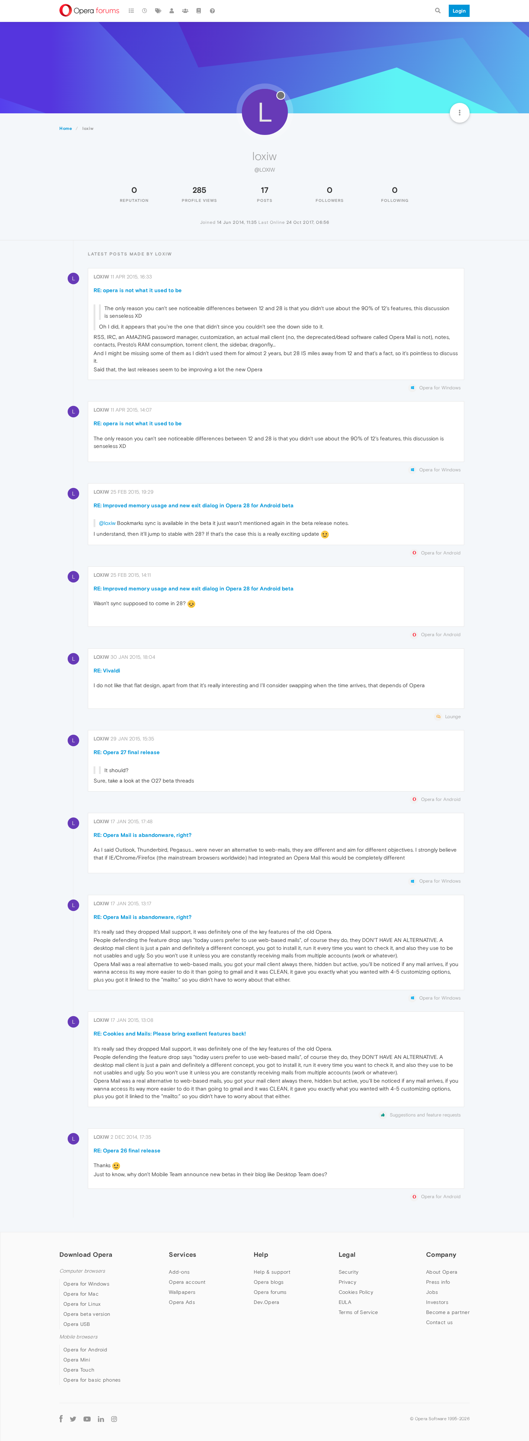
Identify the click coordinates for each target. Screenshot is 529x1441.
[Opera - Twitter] (73, 1418)
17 (264, 190)
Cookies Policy (356, 1292)
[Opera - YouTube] (87, 1418)
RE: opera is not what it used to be (138, 290)
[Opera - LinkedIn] (101, 1418)
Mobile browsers (78, 1337)
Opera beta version (86, 1314)
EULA (345, 1302)
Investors (437, 1302)
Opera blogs (269, 1282)
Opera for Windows (86, 1284)
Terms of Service (358, 1312)
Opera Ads (182, 1302)
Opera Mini (76, 1360)
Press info (438, 1282)
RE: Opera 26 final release (127, 1150)
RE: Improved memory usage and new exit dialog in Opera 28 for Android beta (194, 505)
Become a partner (448, 1312)
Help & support (272, 1272)
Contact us (439, 1322)
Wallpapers (182, 1292)
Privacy (347, 1282)
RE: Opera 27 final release (127, 752)
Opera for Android (85, 1349)
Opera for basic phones (92, 1380)
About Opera (441, 1272)
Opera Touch (78, 1370)
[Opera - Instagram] (114, 1418)
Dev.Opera (267, 1302)
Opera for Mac (81, 1294)
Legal (347, 1254)
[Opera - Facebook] (61, 1418)
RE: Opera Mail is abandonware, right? (142, 835)
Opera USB (76, 1324)
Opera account (187, 1282)
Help (261, 1254)
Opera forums (270, 1292)
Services (182, 1254)
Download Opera (85, 1254)
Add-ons (179, 1272)
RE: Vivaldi (107, 670)
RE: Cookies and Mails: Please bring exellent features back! (170, 1033)
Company (441, 1254)
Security (348, 1272)
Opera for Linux (82, 1304)
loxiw (101, 277)
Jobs (432, 1292)
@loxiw (107, 523)
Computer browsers (82, 1271)
